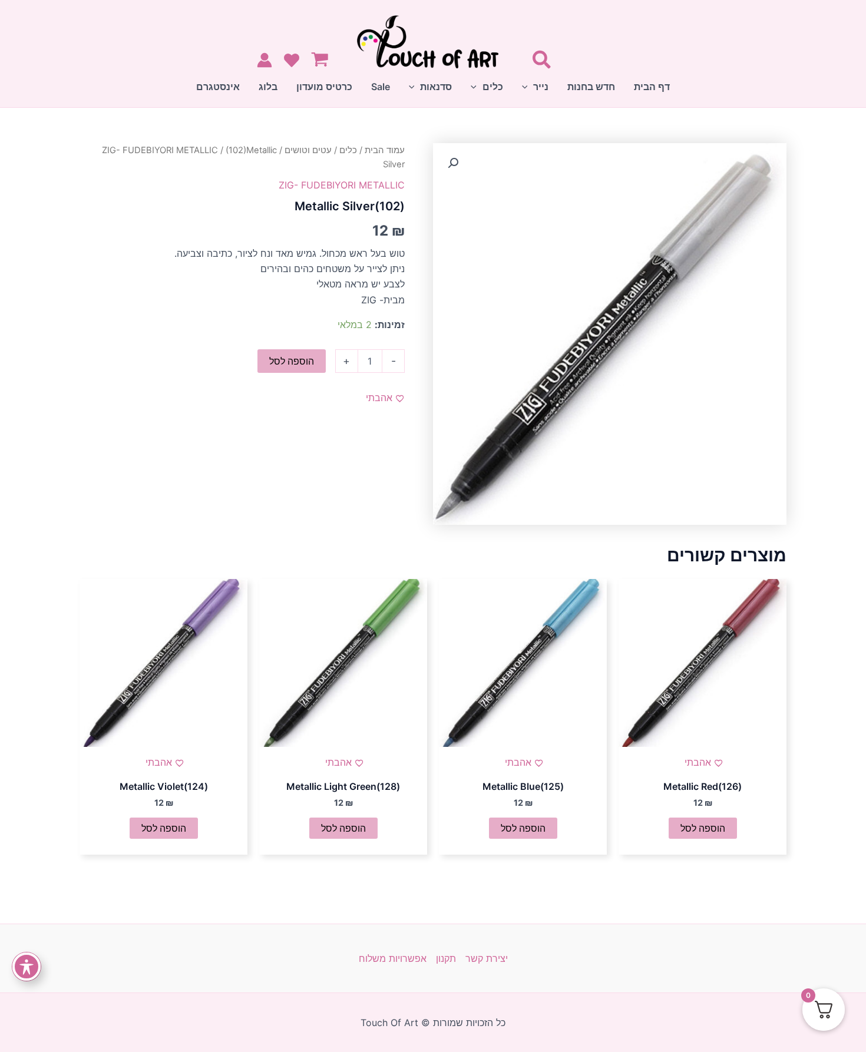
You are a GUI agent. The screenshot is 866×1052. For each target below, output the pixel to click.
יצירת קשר (486, 958)
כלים (348, 150)
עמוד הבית (385, 150)
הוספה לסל (291, 361)
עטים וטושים (308, 150)
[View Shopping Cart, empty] (322, 61)
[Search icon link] (541, 62)
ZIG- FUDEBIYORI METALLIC (160, 150)
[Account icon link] (264, 60)
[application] (528, 86)
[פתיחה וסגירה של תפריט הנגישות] (26, 966)
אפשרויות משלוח (393, 958)
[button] (453, 163)
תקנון (446, 958)
